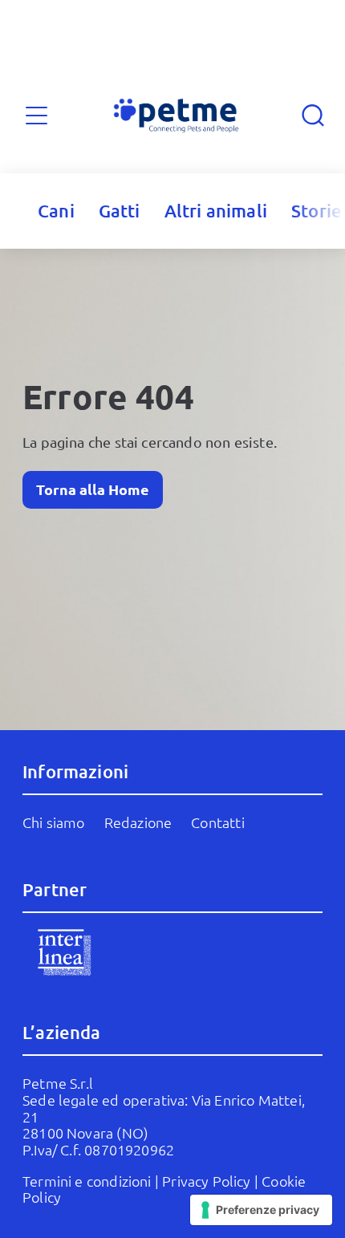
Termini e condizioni (87, 1180)
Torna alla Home (92, 489)
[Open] (36, 115)
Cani (56, 210)
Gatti (119, 210)
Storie (316, 210)
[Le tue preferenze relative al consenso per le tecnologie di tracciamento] (261, 1210)
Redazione (138, 822)
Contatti (217, 822)
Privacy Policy (206, 1180)
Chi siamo (53, 822)
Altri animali (215, 210)
